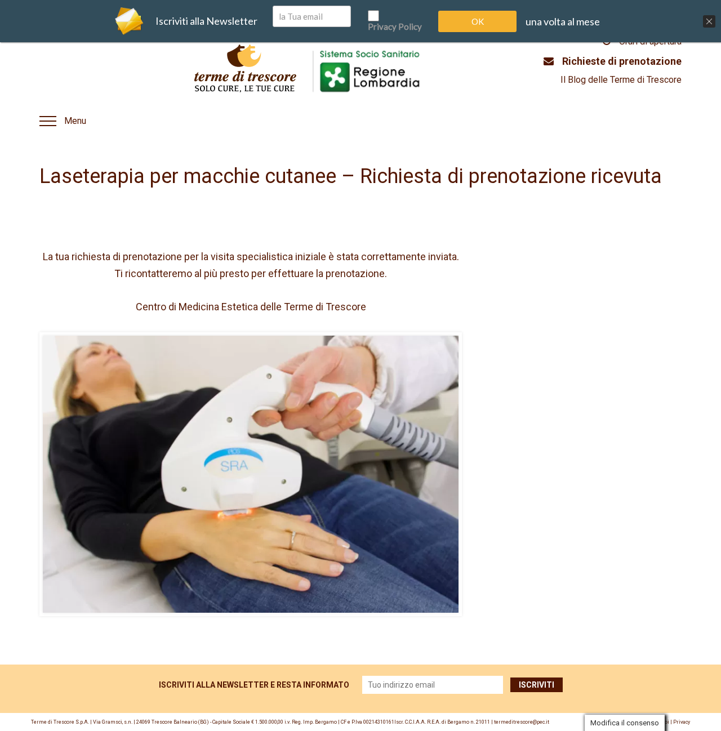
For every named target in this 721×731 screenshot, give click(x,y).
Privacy (681, 722)
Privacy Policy (395, 26)
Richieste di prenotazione (622, 61)
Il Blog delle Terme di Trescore (621, 79)
